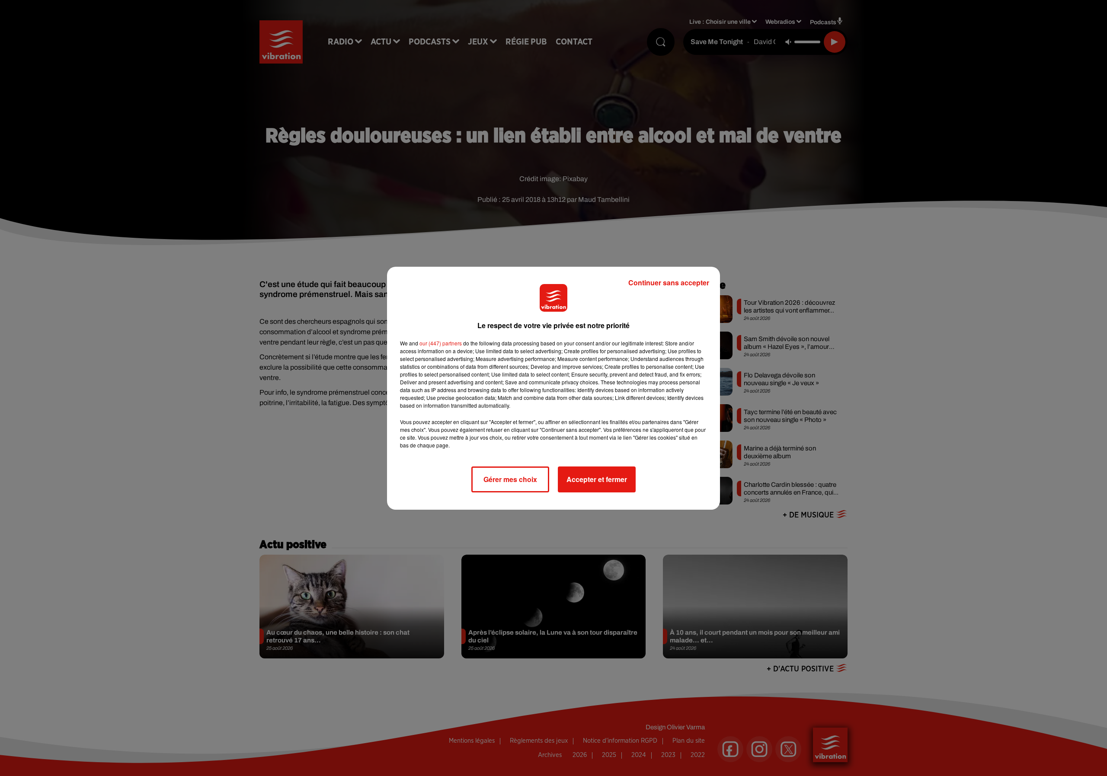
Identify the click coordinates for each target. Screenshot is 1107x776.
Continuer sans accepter (668, 282)
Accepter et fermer (596, 479)
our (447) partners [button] (440, 343)
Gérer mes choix (510, 479)
